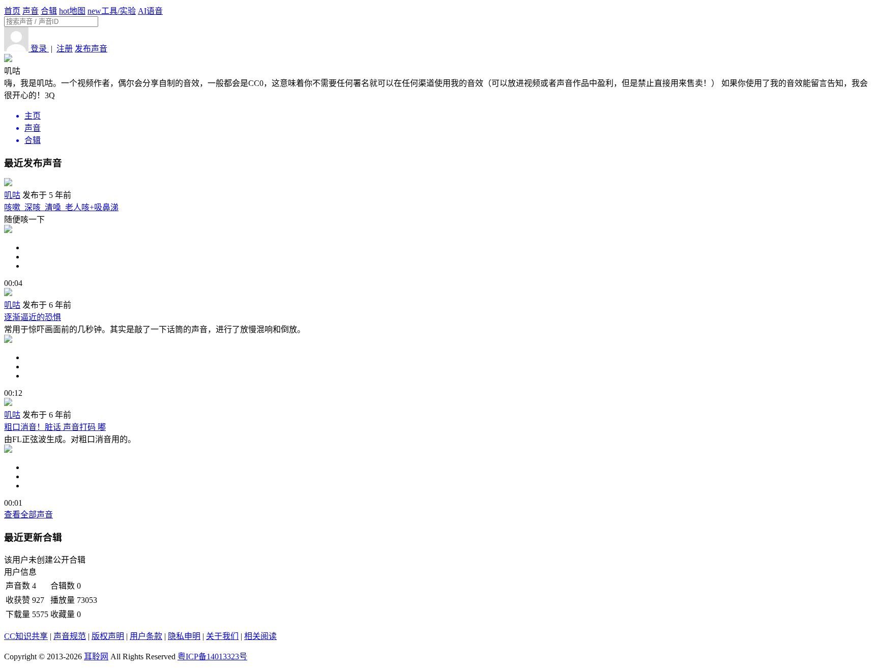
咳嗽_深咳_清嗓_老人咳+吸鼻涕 (61, 207)
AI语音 (150, 11)
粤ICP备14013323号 (212, 656)
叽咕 (12, 195)
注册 (64, 48)
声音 (30, 11)
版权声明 (108, 636)
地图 (72, 11)
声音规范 (69, 636)
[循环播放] (449, 256)
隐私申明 (184, 636)
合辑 (49, 11)
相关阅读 (260, 636)
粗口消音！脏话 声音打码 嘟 (55, 427)
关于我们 (222, 636)
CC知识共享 (26, 636)
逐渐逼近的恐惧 (32, 317)
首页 (12, 11)
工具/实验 (111, 11)
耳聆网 (96, 656)
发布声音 (91, 48)
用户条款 (146, 636)
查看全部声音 (28, 514)
